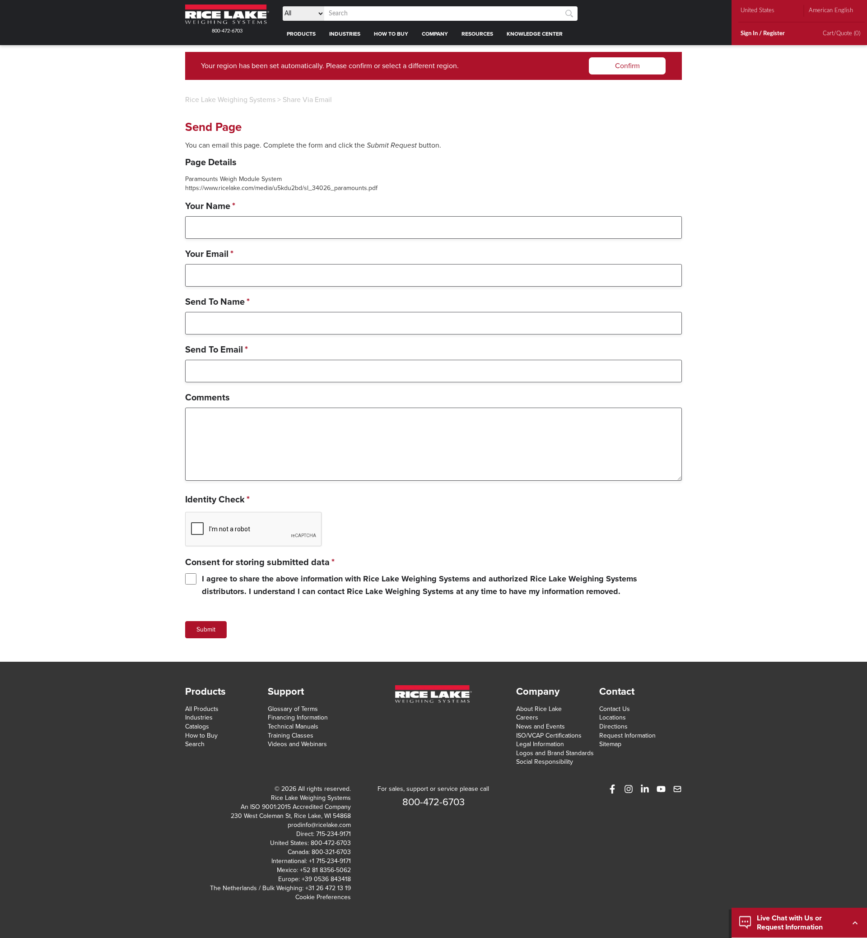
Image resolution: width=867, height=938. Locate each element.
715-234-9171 (333, 834)
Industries (199, 717)
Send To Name (217, 302)
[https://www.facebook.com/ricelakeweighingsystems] (612, 789)
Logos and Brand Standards (555, 753)
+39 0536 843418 (326, 879)
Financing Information (298, 717)
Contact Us (614, 709)
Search (195, 744)
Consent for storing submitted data (260, 562)
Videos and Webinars (297, 744)
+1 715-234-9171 (330, 861)
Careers (527, 717)
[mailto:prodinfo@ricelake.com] (677, 789)
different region (432, 65)
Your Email (209, 254)
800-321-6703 (331, 852)
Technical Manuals (293, 726)
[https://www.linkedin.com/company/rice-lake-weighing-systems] (644, 789)
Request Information (627, 735)
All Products (202, 709)
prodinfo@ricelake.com (319, 825)
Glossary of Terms (293, 709)
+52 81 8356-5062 (325, 870)
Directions (613, 726)
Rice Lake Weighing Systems (230, 99)
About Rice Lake (539, 709)
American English (831, 11)
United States (757, 11)
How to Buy (201, 735)
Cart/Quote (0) (841, 34)
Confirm (627, 65)
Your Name (210, 206)
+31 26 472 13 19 (328, 888)
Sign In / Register (763, 34)
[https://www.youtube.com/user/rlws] (661, 789)
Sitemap (610, 744)
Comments (207, 397)
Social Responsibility (544, 762)
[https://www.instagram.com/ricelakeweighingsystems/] (628, 789)
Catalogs (197, 726)
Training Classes (290, 735)
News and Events (540, 726)
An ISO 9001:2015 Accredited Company (296, 807)
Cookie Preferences (323, 897)
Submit (205, 629)
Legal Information (540, 744)
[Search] (569, 13)
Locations (612, 717)
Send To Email (216, 349)
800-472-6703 (227, 30)
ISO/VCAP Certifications (549, 735)
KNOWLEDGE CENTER (535, 34)
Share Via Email (307, 99)
